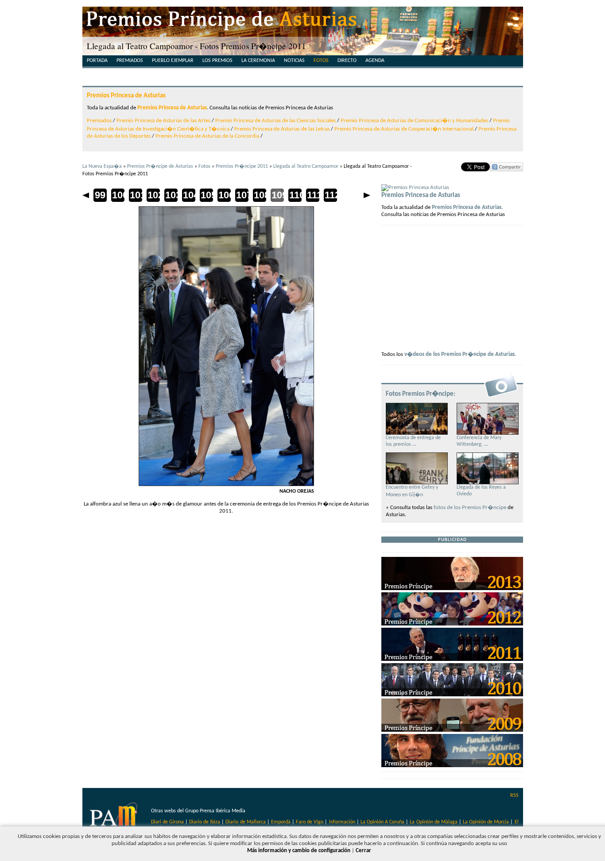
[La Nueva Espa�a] (114, 818)
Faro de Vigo (309, 822)
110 (295, 195)
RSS (514, 795)
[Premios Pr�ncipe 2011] (452, 659)
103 (171, 195)
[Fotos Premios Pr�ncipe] (501, 397)
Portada (97, 60)
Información (342, 822)
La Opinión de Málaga (434, 822)
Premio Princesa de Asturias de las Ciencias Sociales (275, 121)
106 (224, 195)
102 (153, 195)
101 (135, 195)
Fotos (321, 60)
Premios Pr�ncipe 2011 (242, 166)
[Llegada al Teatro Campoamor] (226, 484)
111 (312, 195)
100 (118, 195)
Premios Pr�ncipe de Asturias (160, 166)
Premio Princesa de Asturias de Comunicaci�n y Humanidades (414, 121)
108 (259, 195)
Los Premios (217, 60)
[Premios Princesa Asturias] (415, 187)
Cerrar (363, 850)
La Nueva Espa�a (102, 166)
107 (242, 195)
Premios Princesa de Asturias (126, 95)
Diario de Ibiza (204, 822)
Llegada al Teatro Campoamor (305, 166)
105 (206, 195)
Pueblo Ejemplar (173, 60)
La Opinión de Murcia (486, 822)
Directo (347, 60)
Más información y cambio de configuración (298, 850)
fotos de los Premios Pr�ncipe (470, 507)
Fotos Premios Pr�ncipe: (420, 394)
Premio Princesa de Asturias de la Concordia (207, 136)
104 (188, 195)
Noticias (294, 60)
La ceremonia (258, 60)
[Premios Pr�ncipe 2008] (452, 765)
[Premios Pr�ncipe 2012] (452, 624)
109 (277, 195)
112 (330, 195)
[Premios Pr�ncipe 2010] (452, 695)
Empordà (281, 822)
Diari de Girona (167, 822)
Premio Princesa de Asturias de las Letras (282, 129)
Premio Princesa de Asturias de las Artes (163, 121)
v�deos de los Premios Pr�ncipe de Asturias (459, 354)
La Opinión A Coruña (382, 822)
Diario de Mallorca (245, 822)
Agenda (374, 60)
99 (100, 195)
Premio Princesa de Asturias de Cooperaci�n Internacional (403, 129)
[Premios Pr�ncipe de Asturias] (302, 22)
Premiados (129, 60)
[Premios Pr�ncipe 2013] (452, 588)
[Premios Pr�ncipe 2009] (452, 730)
